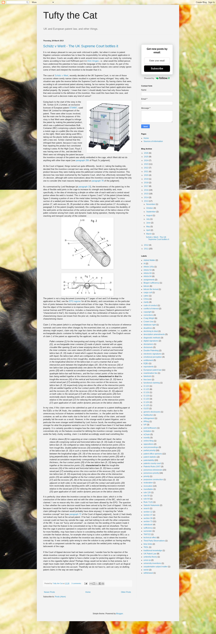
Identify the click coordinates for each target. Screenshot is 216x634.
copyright (147, 312)
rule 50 (147, 496)
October (150, 208)
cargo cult (148, 292)
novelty (147, 438)
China (146, 299)
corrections (148, 315)
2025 (146, 157)
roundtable (148, 489)
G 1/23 (146, 399)
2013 (146, 201)
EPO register (75, 301)
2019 (146, 179)
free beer (147, 380)
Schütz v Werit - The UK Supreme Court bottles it (80, 46)
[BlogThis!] (94, 583)
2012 (146, 245)
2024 (146, 160)
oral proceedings (151, 447)
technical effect (150, 537)
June (148, 223)
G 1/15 (146, 389)
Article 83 (148, 273)
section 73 (148, 521)
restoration (148, 483)
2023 (146, 164)
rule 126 (147, 492)
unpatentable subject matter (155, 567)
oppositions (149, 444)
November (151, 204)
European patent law (152, 370)
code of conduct (150, 305)
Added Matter (149, 260)
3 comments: (76, 583)
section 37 (148, 515)
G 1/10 (146, 386)
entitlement (148, 360)
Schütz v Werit (61, 75)
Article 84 (148, 276)
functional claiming (152, 383)
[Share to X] (97, 583)
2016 (146, 190)
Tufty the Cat (70, 15)
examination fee (150, 373)
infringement (149, 418)
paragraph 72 (75, 514)
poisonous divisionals (153, 470)
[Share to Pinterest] (103, 583)
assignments (149, 280)
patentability (149, 460)
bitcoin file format (151, 289)
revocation (148, 486)
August (149, 215)
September (151, 212)
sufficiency (148, 528)
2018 (146, 183)
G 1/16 (146, 392)
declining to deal (151, 331)
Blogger (119, 613)
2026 (146, 153)
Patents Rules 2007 (152, 466)
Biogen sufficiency (151, 283)
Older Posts (126, 592)
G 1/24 (146, 402)
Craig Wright (149, 318)
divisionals (148, 347)
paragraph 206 (82, 160)
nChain (147, 434)
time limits (148, 544)
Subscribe (157, 68)
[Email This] (91, 583)
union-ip (147, 560)
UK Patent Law (150, 554)
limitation (147, 431)
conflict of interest (151, 309)
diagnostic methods (152, 338)
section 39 (148, 518)
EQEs (146, 363)
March (149, 234)
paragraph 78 (98, 181)
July (148, 219)
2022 (146, 168)
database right (150, 325)
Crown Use (148, 321)
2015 (146, 194)
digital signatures (151, 341)
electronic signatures (152, 354)
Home (88, 592)
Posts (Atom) (60, 597)
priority (146, 476)
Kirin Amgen (93, 61)
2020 (146, 175)
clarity (146, 302)
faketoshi (147, 376)
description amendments (154, 334)
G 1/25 (146, 405)
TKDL (146, 547)
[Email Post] (86, 583)
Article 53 (148, 270)
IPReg (146, 421)
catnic (146, 296)
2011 (146, 249)
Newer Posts (49, 592)
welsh (146, 570)
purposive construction (153, 479)
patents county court (152, 463)
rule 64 (147, 499)
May (148, 226)
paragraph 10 (84, 186)
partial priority (149, 450)
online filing (149, 441)
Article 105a (149, 267)
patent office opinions (153, 454)
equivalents (149, 367)
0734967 (73, 108)
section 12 (148, 512)
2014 (146, 197)
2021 (146, 171)
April (148, 230)
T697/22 (147, 534)
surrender (148, 531)
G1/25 (146, 408)
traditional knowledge (153, 550)
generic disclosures (152, 412)
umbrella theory (150, 557)
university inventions (152, 563)
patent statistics (150, 457)
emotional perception (153, 357)
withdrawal (148, 573)
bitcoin (146, 286)
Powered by (149, 78)
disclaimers (148, 344)
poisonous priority (151, 473)
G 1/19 (146, 396)
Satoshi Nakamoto (151, 505)
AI (144, 263)
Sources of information (153, 141)
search (146, 508)
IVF (145, 425)
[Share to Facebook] (100, 583)
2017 (146, 186)
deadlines (148, 328)
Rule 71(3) (148, 502)
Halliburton (148, 415)
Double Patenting (151, 350)
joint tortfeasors (150, 428)
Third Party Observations (154, 541)
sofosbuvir (148, 524)
